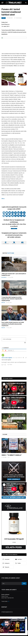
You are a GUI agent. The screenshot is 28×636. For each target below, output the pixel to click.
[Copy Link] (15, 215)
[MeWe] (21, 212)
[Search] (26, 2)
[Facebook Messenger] (6, 212)
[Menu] (2, 2)
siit (8, 601)
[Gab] (18, 215)
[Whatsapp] (24, 212)
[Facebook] (4, 212)
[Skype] (4, 215)
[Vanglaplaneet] (14, 2)
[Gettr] (21, 215)
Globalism (5, 439)
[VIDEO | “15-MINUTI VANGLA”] (14, 445)
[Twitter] (9, 212)
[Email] (6, 215)
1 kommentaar (19, 17)
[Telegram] (9, 215)
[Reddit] (12, 215)
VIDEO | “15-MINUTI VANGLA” (12, 455)
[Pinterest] (15, 212)
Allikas (3, 198)
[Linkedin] (18, 212)
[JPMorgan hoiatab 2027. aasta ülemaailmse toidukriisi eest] (14, 264)
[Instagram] (12, 212)
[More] (24, 215)
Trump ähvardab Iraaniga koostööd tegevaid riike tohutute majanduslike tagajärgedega (11, 299)
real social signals (7, 357)
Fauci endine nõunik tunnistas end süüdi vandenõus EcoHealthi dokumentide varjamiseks (12, 324)
